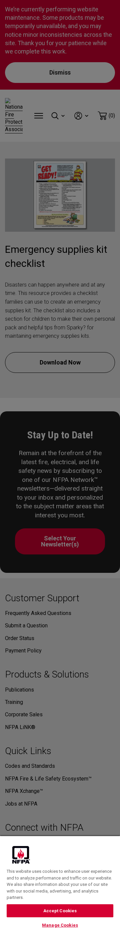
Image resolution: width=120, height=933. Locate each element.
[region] (60, 884)
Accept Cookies (60, 910)
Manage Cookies (60, 925)
